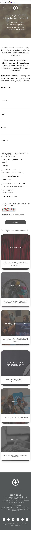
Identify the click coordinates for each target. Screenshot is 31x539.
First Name (6, 88)
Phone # (5, 140)
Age (3, 114)
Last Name (6, 101)
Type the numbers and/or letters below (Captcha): (15, 204)
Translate (14, 3)
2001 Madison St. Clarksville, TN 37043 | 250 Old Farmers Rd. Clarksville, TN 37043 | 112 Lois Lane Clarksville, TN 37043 (15, 499)
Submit (15, 222)
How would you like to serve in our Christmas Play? (15, 153)
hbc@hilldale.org (15, 505)
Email (4, 127)
